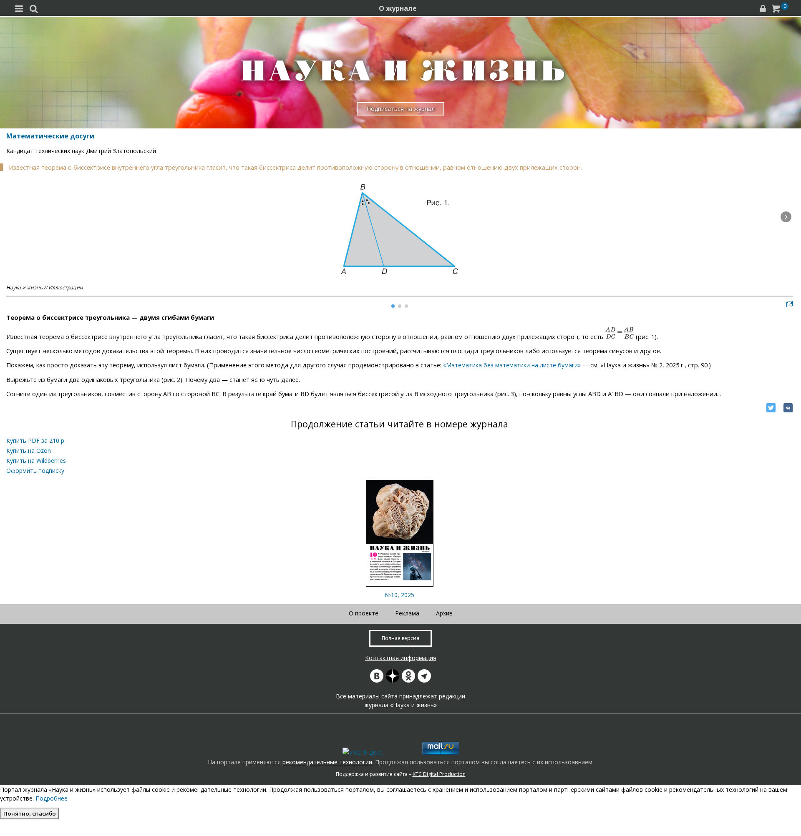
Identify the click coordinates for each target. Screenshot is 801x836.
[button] (786, 216)
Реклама (407, 613)
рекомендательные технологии (327, 762)
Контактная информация (400, 658)
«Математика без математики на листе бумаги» (512, 365)
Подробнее (51, 798)
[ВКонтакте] (788, 407)
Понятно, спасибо (29, 813)
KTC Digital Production (439, 774)
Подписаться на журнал (401, 109)
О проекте (363, 613)
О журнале (398, 8)
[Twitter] (771, 407)
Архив (444, 613)
